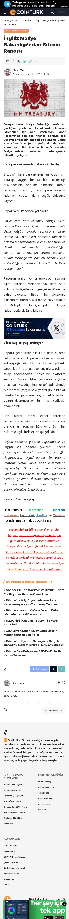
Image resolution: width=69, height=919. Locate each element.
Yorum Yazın (55, 710)
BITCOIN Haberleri (24, 20)
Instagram (11, 515)
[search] (52, 12)
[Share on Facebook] (12, 61)
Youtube (59, 515)
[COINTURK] (26, 12)
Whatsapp (36, 510)
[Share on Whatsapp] (24, 61)
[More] (35, 61)
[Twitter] (58, 899)
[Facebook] (58, 683)
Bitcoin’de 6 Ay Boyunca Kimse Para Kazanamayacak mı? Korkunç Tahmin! (30, 602)
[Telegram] (64, 899)
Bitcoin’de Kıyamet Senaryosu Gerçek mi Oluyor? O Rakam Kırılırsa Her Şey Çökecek (34, 643)
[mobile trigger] (7, 12)
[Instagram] (63, 683)
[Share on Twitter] (18, 61)
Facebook (27, 515)
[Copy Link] (30, 61)
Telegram (58, 510)
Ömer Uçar (19, 69)
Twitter (41, 515)
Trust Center (16, 569)
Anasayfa (8, 20)
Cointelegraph (26, 499)
